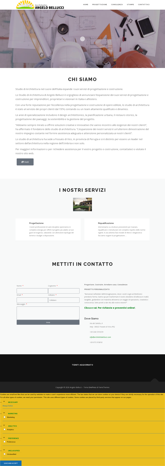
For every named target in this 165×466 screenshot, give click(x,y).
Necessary (13, 402)
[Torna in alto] (155, 381)
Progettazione (99, 4)
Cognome (52, 286)
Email (19, 295)
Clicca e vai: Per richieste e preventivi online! (109, 307)
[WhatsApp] (96, 370)
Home (85, 4)
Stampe (130, 4)
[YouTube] (89, 370)
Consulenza (117, 4)
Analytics (12, 426)
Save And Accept (11, 463)
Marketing (13, 414)
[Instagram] (82, 370)
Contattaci (144, 4)
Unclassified (14, 451)
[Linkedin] (76, 370)
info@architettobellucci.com (100, 337)
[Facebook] (69, 370)
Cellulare (51, 295)
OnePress (92, 387)
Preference (13, 438)
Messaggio (21, 304)
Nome (19, 286)
